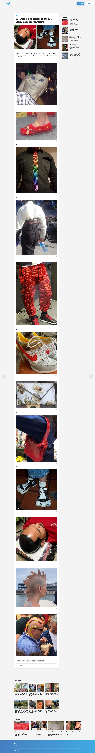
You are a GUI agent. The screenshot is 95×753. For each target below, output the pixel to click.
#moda (18, 660)
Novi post (80, 3)
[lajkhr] (8, 3)
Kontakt (15, 745)
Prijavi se (89, 3)
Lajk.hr (18, 750)
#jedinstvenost (41, 660)
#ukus (28, 660)
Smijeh (17, 15)
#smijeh (33, 660)
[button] (57, 15)
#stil (23, 660)
